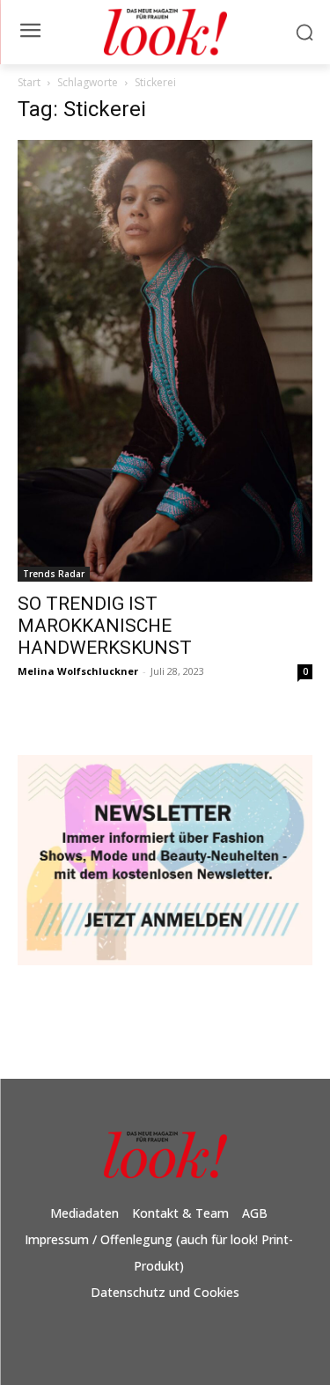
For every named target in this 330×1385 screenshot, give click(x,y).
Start (29, 82)
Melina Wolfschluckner (78, 671)
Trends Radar (53, 574)
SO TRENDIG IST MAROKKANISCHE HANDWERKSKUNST (105, 625)
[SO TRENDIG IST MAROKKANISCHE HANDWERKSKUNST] (165, 361)
